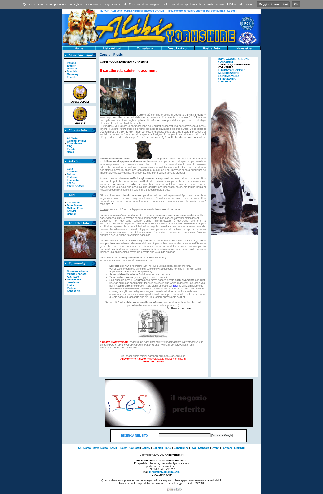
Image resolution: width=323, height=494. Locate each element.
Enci (175, 285)
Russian (72, 68)
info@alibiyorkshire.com (164, 471)
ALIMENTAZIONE (228, 73)
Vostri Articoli (75, 185)
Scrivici (71, 211)
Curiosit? (73, 171)
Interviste (73, 180)
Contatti (134, 448)
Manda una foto (77, 273)
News (70, 151)
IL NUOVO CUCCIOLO (232, 70)
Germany (72, 74)
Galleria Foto (75, 208)
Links (70, 285)
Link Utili (239, 448)
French (71, 77)
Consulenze (74, 143)
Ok (296, 4)
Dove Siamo (74, 205)
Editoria (72, 177)
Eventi (71, 149)
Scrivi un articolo (77, 271)
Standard (204, 448)
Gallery (146, 448)
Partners (72, 288)
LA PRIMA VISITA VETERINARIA (228, 77)
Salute (71, 174)
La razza (72, 137)
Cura (70, 168)
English (71, 65)
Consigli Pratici (76, 140)
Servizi (114, 448)
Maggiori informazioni (273, 4)
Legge (71, 182)
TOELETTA (225, 81)
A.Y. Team (73, 276)
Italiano (71, 62)
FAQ (69, 146)
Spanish (72, 71)
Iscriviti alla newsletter (73, 281)
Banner (71, 213)
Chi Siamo (73, 202)
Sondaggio (74, 290)
